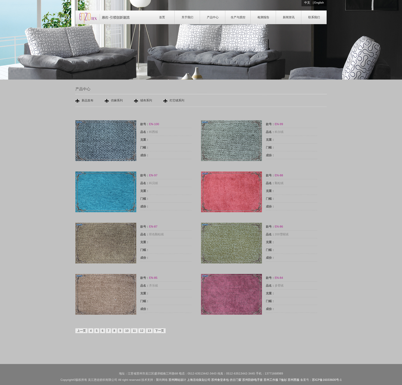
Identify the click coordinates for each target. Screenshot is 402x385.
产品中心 (213, 17)
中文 (307, 2)
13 (149, 330)
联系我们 (314, 17)
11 (134, 330)
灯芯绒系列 (177, 100)
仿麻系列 (117, 100)
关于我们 (187, 17)
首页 (162, 17)
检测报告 (263, 17)
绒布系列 (146, 100)
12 (141, 330)
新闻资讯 (289, 17)
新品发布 (87, 100)
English (319, 2)
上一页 (81, 330)
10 (127, 330)
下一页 (159, 330)
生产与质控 (238, 17)
